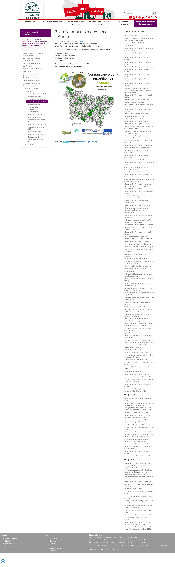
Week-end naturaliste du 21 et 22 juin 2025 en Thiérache (138, 336)
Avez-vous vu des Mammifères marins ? (137, 456)
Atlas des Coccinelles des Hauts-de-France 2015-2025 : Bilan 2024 (138, 310)
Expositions (27, 71)
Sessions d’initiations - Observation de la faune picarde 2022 (137, 132)
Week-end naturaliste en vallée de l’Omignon (139, 247)
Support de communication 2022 (36, 121)
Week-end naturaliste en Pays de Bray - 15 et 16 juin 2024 (139, 294)
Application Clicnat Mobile (132, 333)
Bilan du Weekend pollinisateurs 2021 (136, 100)
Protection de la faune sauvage (99, 22)
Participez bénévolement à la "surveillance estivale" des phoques (138, 506)
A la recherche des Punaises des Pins (136, 172)
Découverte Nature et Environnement (145, 22)
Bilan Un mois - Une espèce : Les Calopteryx (138, 184)
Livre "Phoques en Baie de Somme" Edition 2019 (138, 511)
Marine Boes (79, 41)
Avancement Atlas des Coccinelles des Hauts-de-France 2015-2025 (137, 117)
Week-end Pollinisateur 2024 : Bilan (136, 307)
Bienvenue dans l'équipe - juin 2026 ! (136, 412)
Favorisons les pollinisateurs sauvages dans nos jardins (138, 250)
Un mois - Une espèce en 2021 (36, 102)
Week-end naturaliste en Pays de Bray (136, 148)
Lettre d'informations (13, 546)
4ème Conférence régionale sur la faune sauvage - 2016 (137, 518)
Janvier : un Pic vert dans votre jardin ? (136, 114)
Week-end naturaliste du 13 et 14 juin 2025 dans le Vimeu (138, 447)
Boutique (53, 541)
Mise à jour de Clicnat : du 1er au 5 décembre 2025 (139, 368)
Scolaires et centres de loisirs (32, 68)
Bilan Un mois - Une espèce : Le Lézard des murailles (138, 192)
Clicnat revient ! (129, 271)
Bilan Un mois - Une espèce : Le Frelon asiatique (137, 85)
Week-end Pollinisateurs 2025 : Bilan (136, 352)
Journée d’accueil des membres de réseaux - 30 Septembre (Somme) (139, 262)
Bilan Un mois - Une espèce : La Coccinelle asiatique (138, 96)
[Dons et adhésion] (136, 17)
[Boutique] (143, 17)
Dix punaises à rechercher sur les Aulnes (137, 266)
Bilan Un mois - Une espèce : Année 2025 (138, 374)
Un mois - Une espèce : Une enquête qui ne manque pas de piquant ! (138, 356)
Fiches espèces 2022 (34, 117)
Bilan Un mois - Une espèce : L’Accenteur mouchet (137, 110)
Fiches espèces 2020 (34, 96)
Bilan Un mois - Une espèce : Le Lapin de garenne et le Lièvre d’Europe (137, 137)
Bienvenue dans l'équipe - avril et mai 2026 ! (138, 432)
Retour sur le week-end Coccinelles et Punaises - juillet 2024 (136, 315)
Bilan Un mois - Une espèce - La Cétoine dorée (137, 63)
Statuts (7, 541)
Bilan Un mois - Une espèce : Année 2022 (138, 241)
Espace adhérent (56, 538)
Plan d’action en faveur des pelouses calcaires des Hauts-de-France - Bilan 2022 (138, 238)
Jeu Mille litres (29, 60)
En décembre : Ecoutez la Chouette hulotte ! (138, 225)
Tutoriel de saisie (129, 45)
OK (154, 13)
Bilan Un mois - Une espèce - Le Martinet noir (139, 67)
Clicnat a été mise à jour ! (132, 371)
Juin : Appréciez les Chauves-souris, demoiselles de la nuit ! (136, 168)
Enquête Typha (129, 212)
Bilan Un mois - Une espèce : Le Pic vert (137, 124)
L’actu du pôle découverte (31, 63)
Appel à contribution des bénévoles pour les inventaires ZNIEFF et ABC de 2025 (138, 324)
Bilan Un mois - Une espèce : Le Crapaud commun (137, 54)
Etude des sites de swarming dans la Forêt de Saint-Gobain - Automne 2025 (139, 404)
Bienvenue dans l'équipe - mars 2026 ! (136, 444)
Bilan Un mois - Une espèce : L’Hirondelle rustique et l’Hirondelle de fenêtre (137, 390)
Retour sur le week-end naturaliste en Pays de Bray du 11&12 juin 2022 (138, 221)
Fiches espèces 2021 (34, 104)
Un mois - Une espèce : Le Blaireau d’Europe (139, 377)
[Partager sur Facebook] (80, 141)
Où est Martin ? (29, 144)
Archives (53, 550)
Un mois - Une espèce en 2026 (36, 124)
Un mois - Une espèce (32, 88)
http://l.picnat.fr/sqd (90, 141)
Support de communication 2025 (36, 141)
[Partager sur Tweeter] (78, 141)
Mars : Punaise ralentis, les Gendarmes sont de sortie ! (138, 141)
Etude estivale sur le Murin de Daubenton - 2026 (138, 399)
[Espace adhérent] (134, 17)
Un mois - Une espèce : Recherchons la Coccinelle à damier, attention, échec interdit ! (139, 341)
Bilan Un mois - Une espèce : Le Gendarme (138, 145)
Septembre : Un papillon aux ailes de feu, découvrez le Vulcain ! (137, 197)
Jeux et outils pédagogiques (32, 58)
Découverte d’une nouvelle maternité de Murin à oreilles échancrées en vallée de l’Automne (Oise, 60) (137, 90)
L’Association (29, 21)
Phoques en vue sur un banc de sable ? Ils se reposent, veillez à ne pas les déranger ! (139, 435)
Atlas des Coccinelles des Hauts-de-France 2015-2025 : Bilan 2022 (138, 228)
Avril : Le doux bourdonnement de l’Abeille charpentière (138, 151)
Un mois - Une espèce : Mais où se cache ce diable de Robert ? (138, 329)
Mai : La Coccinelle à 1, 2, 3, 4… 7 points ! (137, 160)
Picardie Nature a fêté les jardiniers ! (136, 35)
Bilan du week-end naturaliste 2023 (135, 268)
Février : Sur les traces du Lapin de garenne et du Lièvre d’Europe (138, 127)
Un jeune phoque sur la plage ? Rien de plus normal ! (138, 428)
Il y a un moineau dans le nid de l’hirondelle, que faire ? (138, 497)
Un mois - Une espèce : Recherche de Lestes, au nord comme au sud (136, 346)
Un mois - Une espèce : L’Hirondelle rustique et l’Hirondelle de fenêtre (138, 380)
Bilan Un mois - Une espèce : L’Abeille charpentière (136, 156)
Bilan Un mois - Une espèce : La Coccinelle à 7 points (139, 163)
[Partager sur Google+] (82, 141)
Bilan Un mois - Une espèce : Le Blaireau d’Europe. (137, 58)
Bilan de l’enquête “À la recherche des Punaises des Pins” (136, 284)
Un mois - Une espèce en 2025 (36, 134)
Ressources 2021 (34, 107)
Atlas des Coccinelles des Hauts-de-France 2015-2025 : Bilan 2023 (138, 289)
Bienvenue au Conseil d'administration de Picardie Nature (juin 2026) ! (137, 421)
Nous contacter (11, 538)
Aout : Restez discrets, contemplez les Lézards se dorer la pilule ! (136, 187)
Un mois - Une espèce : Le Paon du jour (137, 424)
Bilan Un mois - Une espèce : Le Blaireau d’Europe (137, 385)
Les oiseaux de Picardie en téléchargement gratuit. (138, 492)
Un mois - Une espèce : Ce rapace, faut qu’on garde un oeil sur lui (139, 363)
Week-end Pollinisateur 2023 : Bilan (136, 259)
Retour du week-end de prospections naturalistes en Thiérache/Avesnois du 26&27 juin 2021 (139, 104)
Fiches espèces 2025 (34, 137)
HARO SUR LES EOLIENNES (134, 43)
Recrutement (10, 543)
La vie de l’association (52, 21)
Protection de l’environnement (122, 22)
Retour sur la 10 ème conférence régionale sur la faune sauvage (138, 275)
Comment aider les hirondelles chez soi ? (137, 463)
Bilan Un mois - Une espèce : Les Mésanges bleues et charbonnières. (138, 49)
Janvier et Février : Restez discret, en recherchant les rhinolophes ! (136, 320)
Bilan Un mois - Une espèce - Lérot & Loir (137, 481)
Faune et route (55, 546)
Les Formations (28, 66)
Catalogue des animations (31, 81)
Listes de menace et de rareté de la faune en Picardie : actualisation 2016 (138, 39)
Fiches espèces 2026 (34, 132)
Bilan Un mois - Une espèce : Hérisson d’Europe (136, 70)
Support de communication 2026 (36, 128)
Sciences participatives (30, 86)
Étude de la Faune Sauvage (76, 22)
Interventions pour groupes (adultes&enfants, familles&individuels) (32, 76)
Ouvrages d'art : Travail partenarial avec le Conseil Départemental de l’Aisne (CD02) (138, 409)
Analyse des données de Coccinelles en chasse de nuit (137, 255)
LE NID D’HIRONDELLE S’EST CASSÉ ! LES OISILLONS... (139, 485)
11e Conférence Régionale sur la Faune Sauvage (137, 303)
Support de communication (37, 99)
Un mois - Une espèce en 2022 (36, 114)
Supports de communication (35, 111)
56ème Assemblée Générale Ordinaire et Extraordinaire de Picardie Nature (137, 440)
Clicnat (52, 543)
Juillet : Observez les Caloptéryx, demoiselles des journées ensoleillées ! (139, 180)
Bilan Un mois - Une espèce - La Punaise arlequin (137, 75)
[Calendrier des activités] (130, 17)
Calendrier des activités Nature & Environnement (34, 54)
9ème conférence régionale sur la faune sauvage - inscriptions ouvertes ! (137, 209)
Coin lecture (30, 91)
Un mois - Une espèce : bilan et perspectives (138, 244)
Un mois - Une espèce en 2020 (36, 94)
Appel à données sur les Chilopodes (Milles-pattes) (138, 280)
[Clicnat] (139, 17)
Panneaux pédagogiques (31, 83)
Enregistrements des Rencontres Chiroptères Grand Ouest (139, 478)
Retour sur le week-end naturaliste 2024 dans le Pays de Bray (139, 298)
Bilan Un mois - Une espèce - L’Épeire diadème (136, 80)
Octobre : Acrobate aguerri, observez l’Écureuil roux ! (136, 202)
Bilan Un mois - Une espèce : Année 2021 (138, 121)
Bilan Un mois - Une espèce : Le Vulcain (137, 205)
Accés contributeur (57, 548)
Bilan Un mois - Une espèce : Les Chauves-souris (138, 175)
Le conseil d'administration (133, 489)
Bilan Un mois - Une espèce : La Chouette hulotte (138, 233)
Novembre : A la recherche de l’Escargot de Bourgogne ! (138, 216)
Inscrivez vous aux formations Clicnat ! (136, 359)
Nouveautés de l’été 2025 (132, 349)
